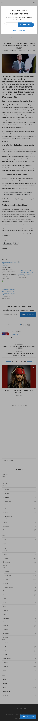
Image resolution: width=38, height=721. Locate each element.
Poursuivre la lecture (19, 30)
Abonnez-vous (26, 25)
